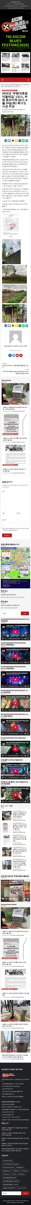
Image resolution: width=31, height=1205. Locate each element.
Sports (25, 1171)
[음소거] (25, 638)
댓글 (3, 491)
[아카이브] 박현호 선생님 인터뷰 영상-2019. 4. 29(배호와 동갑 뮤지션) (16, 371)
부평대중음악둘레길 (18, 3)
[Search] (28, 80)
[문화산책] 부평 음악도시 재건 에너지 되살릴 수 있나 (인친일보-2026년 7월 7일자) (15, 1149)
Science (16, 1171)
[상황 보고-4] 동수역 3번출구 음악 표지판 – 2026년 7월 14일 (20, 827)
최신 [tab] (2, 806)
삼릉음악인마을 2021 (9, 1188)
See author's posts (15, 350)
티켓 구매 (21, 8)
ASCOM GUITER (13, 8)
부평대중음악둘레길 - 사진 (10, 1184)
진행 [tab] (10, 806)
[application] (15, 632)
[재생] (3, 638)
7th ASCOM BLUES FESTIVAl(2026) (15, 41)
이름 (3, 513)
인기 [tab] (6, 806)
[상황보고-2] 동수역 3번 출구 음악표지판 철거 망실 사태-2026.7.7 (20, 851)
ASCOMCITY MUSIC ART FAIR (15, 346)
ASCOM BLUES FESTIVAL (11, 6)
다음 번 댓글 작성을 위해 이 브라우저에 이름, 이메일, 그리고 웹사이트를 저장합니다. (15, 529)
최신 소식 (9, 3)
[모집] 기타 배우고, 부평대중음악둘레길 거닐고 (15, 365)
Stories (6, 1174)
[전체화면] (28, 638)
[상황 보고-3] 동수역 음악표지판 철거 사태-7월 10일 (19, 839)
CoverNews (13, 1202)
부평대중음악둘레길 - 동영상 (11, 1181)
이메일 (18, 513)
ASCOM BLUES (23, 6)
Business (19, 1167)
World (22, 1174)
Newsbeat (7, 1171)
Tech (14, 1174)
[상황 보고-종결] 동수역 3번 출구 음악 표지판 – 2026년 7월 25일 (19, 815)
